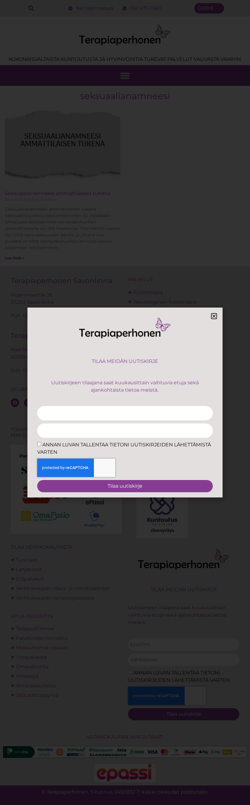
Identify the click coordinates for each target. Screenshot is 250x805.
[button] (214, 316)
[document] (125, 402)
